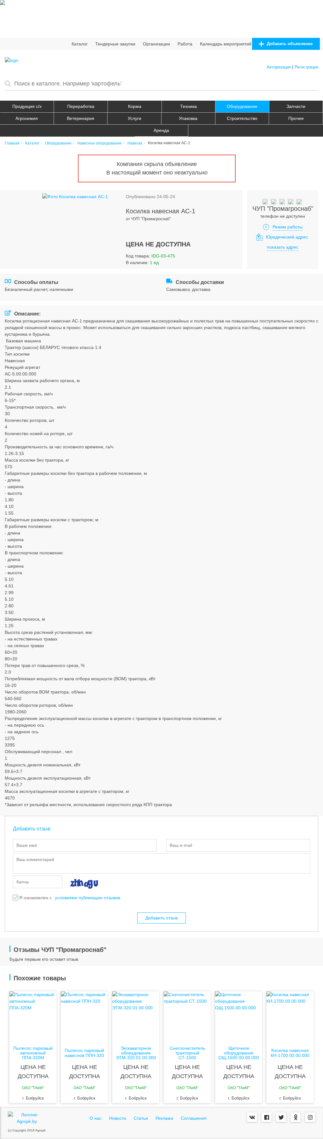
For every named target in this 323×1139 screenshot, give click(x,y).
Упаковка (188, 118)
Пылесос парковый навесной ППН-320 (84, 1053)
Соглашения (194, 1118)
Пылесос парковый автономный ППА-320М (33, 1053)
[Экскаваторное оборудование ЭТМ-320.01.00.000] (135, 1016)
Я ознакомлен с (35, 897)
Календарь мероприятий (225, 43)
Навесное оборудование (99, 143)
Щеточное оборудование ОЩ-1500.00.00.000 (238, 1053)
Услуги (134, 118)
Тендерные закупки (115, 43)
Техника (188, 106)
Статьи (141, 1118)
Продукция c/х (27, 106)
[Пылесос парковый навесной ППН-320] (84, 1016)
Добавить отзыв (161, 917)
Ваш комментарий (35, 859)
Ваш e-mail (181, 845)
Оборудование (242, 106)
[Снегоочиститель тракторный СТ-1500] (187, 1016)
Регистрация (306, 67)
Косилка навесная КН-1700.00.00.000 (290, 1053)
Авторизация (279, 67)
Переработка (80, 106)
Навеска (134, 143)
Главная (12, 143)
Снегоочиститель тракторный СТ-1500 (187, 1053)
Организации (156, 43)
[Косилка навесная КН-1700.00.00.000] (290, 1016)
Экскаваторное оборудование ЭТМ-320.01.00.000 (136, 1053)
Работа (185, 43)
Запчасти (295, 106)
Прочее (296, 118)
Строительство (242, 118)
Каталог (80, 43)
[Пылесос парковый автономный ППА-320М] (32, 1016)
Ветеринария (80, 118)
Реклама (164, 1118)
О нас (96, 1118)
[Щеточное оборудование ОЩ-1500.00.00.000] (238, 1016)
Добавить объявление (289, 43)
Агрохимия (26, 118)
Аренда (161, 130)
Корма (134, 106)
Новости (117, 1118)
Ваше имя (26, 845)
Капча (22, 881)
